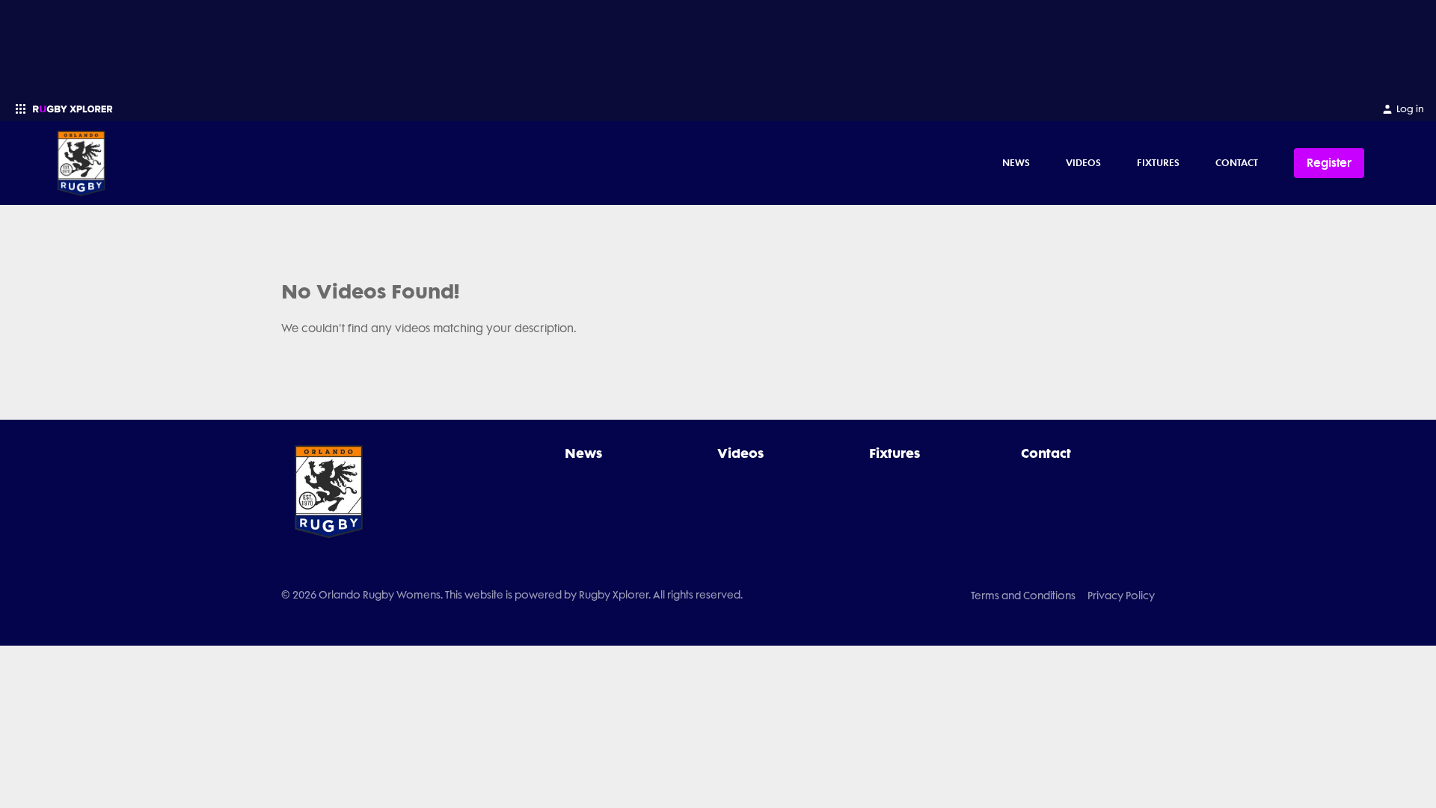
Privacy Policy (1121, 596)
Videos (1083, 162)
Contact (1236, 162)
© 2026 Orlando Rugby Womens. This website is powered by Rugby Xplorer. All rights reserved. (512, 595)
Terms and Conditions (1023, 596)
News (1016, 162)
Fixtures (1158, 162)
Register (1329, 163)
